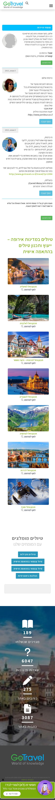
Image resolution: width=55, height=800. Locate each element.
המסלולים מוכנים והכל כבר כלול (19, 786)
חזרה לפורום (46, 63)
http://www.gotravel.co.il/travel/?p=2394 (30, 174)
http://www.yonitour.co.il (40, 114)
